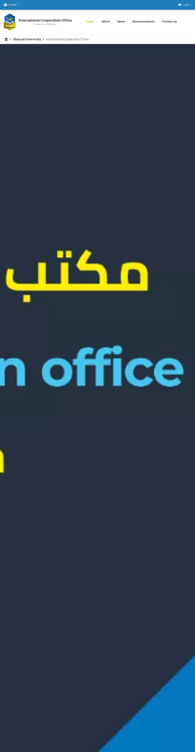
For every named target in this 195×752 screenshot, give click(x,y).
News (121, 21)
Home (90, 21)
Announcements (143, 21)
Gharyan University (27, 39)
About (106, 21)
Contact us (169, 21)
